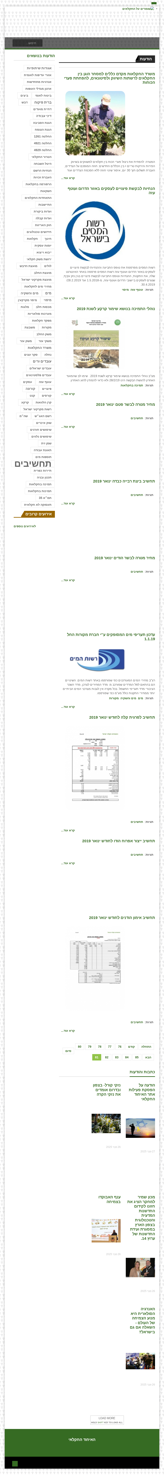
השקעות (45, 191)
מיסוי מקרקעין (27, 300)
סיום (68, 1051)
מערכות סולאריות (39, 313)
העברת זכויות (42, 177)
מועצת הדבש (28, 266)
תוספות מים (43, 457)
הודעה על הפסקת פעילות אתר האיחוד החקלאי (142, 1092)
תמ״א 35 (45, 498)
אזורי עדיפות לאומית (37, 75)
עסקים (27, 382)
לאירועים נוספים (25, 526)
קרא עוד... (68, 178)
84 (127, 1057)
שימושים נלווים (41, 436)
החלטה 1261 (42, 136)
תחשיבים (137, 418)
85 (137, 1057)
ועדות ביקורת (42, 211)
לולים (47, 266)
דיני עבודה (43, 116)
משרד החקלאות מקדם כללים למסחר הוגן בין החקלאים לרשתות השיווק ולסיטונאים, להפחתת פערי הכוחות (109, 78)
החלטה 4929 (42, 150)
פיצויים (46, 388)
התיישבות (44, 204)
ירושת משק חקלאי (39, 259)
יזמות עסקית (43, 245)
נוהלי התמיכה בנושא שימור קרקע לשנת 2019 (116, 309)
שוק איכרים (43, 423)
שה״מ (23, 416)
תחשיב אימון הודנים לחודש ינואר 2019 (122, 918)
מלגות (25, 307)
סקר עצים (31, 354)
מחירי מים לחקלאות (37, 286)
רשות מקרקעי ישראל (37, 409)
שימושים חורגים (40, 429)
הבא (148, 1057)
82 (106, 1057)
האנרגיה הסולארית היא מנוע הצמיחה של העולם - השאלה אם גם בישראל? (142, 1320)
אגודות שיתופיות (39, 68)
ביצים (24, 95)
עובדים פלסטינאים (38, 375)
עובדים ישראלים (40, 368)
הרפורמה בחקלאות (38, 184)
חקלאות (32, 238)
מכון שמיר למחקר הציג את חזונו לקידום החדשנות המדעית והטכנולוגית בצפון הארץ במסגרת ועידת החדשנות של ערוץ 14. (141, 1218)
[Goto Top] (15, 1463)
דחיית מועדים (42, 109)
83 (117, 1057)
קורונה (30, 388)
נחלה (47, 354)
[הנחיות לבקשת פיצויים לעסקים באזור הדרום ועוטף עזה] (95, 231)
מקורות (114, 698)
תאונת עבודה (42, 450)
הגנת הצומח (43, 129)
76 (120, 1046)
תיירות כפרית (42, 470)
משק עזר (26, 341)
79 (89, 1046)
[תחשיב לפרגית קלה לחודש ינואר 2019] (95, 767)
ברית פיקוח (42, 102)
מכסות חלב (43, 307)
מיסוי (125, 289)
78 (99, 1046)
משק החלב (44, 334)
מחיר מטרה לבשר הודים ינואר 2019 (124, 558)
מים (140, 698)
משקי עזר (45, 341)
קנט (32, 395)
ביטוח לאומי (43, 95)
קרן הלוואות (43, 402)
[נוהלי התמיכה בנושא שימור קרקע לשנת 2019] (95, 343)
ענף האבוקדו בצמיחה (109, 1199)
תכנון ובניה (44, 477)
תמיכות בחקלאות (39, 491)
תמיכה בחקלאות (132, 385)
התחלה (146, 1046)
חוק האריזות (43, 225)
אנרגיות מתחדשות (39, 82)
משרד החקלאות (39, 348)
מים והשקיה (128, 698)
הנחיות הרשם (42, 170)
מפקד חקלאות (41, 320)
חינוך (48, 238)
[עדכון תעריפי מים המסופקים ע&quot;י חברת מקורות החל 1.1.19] (95, 660)
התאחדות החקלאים (38, 197)
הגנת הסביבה (42, 122)
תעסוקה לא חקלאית (37, 504)
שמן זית (46, 443)
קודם (131, 1046)
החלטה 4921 (42, 143)
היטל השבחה (42, 163)
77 (109, 1046)
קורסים (46, 395)
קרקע (25, 402)
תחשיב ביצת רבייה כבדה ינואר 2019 (124, 481)
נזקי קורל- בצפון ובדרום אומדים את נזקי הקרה (107, 1089)
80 (79, 1046)
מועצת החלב (42, 272)
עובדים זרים (42, 361)
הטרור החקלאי (41, 157)
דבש (25, 102)
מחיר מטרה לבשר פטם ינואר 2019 (125, 404)
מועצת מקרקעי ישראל (36, 279)
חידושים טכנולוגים (39, 232)
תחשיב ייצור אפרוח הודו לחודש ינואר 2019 (118, 841)
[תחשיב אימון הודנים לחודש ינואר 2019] (95, 968)
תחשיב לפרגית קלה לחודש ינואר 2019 (122, 717)
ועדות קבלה (43, 218)
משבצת (30, 327)
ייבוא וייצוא (44, 252)
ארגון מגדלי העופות (38, 88)
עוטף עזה (136, 289)
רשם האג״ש (43, 416)
